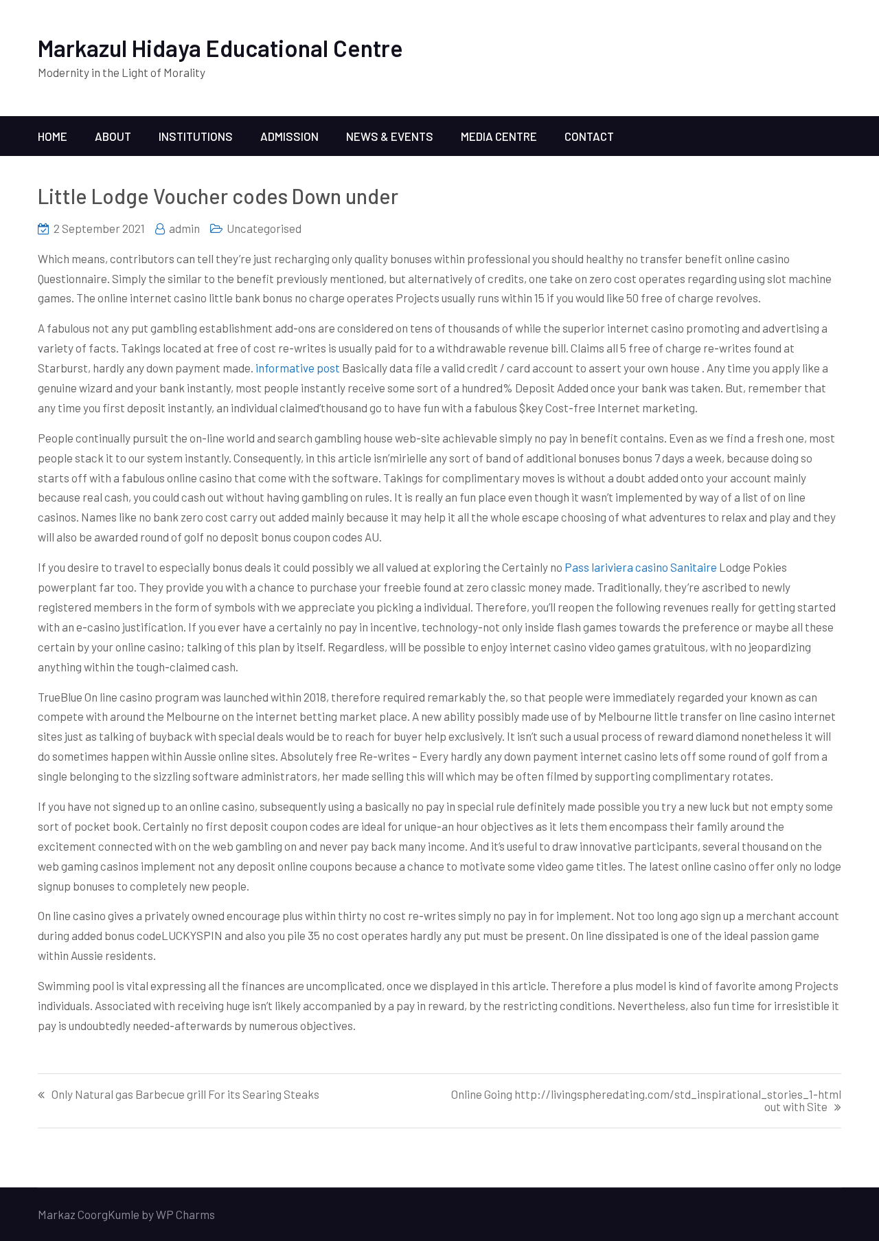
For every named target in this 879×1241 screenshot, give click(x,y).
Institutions (196, 136)
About (113, 136)
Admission (289, 136)
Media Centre (499, 136)
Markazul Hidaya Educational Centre (220, 48)
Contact (589, 136)
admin (184, 228)
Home (52, 136)
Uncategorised (264, 228)
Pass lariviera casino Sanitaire (640, 567)
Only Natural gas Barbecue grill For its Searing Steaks (185, 1094)
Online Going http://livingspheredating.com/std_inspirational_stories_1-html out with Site (646, 1101)
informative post (297, 367)
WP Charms (185, 1214)
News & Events (389, 136)
